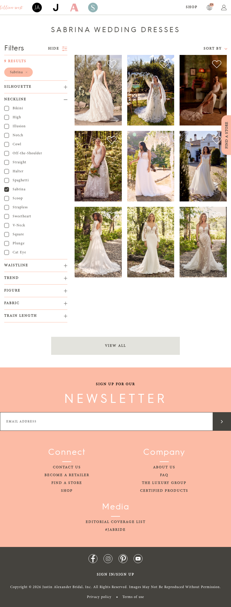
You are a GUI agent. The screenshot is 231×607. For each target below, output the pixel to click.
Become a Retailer (67, 475)
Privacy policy (99, 597)
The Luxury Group (164, 483)
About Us (164, 467)
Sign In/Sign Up (115, 574)
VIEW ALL (115, 346)
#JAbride (115, 530)
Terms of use (133, 597)
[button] (18, 72)
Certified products (164, 491)
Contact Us (67, 467)
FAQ (164, 475)
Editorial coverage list (116, 522)
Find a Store (66, 483)
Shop (192, 7)
